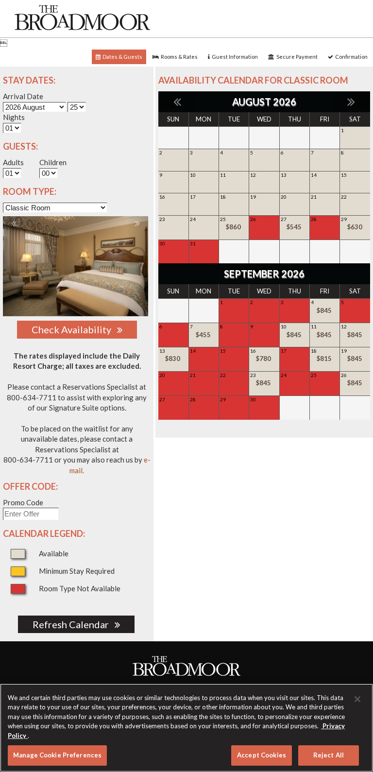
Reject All (328, 755)
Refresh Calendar (74, 624)
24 (193, 219)
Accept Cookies (261, 755)
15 (344, 175)
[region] (186, 728)
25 (230, 223)
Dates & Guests (121, 56)
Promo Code (23, 502)
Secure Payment (296, 56)
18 (223, 197)
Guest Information (234, 56)
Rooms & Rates (178, 56)
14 (314, 175)
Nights (14, 117)
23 (162, 219)
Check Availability (74, 329)
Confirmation (350, 56)
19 (253, 197)
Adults (13, 162)
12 (253, 175)
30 (170, 247)
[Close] (357, 699)
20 (284, 197)
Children (53, 162)
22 (344, 197)
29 (351, 223)
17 (193, 197)
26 (261, 223)
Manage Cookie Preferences (57, 755)
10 (193, 175)
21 (314, 197)
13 (284, 175)
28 (322, 223)
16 (162, 197)
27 (291, 223)
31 (201, 247)
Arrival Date (23, 96)
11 (223, 175)
